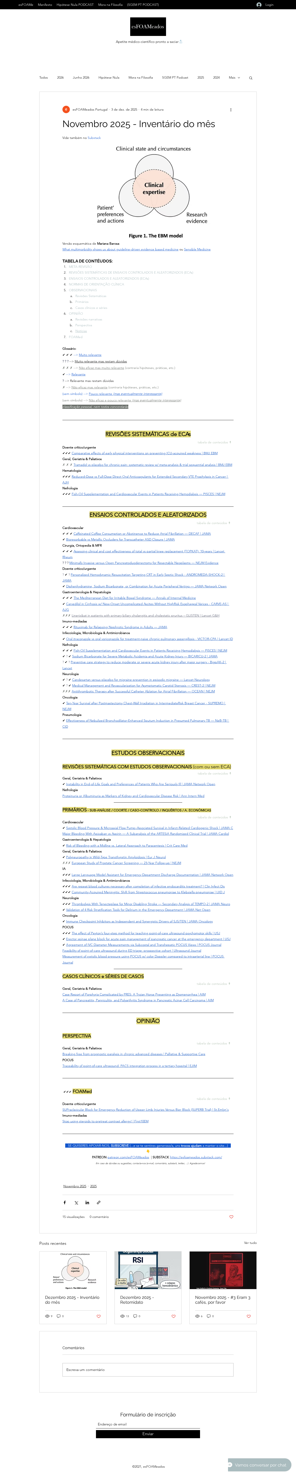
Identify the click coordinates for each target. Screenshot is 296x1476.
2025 (200, 77)
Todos (43, 77)
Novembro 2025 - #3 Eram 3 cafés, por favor (222, 1300)
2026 (60, 77)
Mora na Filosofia (141, 77)
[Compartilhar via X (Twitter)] (76, 1202)
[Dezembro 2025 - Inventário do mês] (73, 1270)
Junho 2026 (81, 77)
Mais (232, 77)
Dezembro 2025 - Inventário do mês (72, 1300)
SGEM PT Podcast (175, 77)
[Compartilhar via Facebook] (64, 1202)
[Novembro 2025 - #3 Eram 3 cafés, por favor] (223, 1270)
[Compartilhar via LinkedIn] (87, 1202)
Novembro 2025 (74, 1186)
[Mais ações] (231, 109)
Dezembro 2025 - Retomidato (137, 1300)
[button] (251, 78)
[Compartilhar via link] (98, 1202)
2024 (216, 77)
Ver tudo (250, 1243)
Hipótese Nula (109, 77)
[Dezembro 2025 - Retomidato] (148, 1270)
